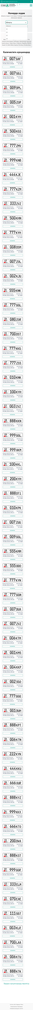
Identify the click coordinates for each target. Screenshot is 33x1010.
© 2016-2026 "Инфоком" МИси (16, 1004)
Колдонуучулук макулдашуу (16, 1006)
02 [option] (7, 32)
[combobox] (16, 22)
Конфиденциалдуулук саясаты (16, 1008)
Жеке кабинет (24, 4)
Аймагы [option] (8, 26)
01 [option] (7, 29)
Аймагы (9, 22)
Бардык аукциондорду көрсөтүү (16, 983)
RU (31, 1)
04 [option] (7, 39)
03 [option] (7, 35)
